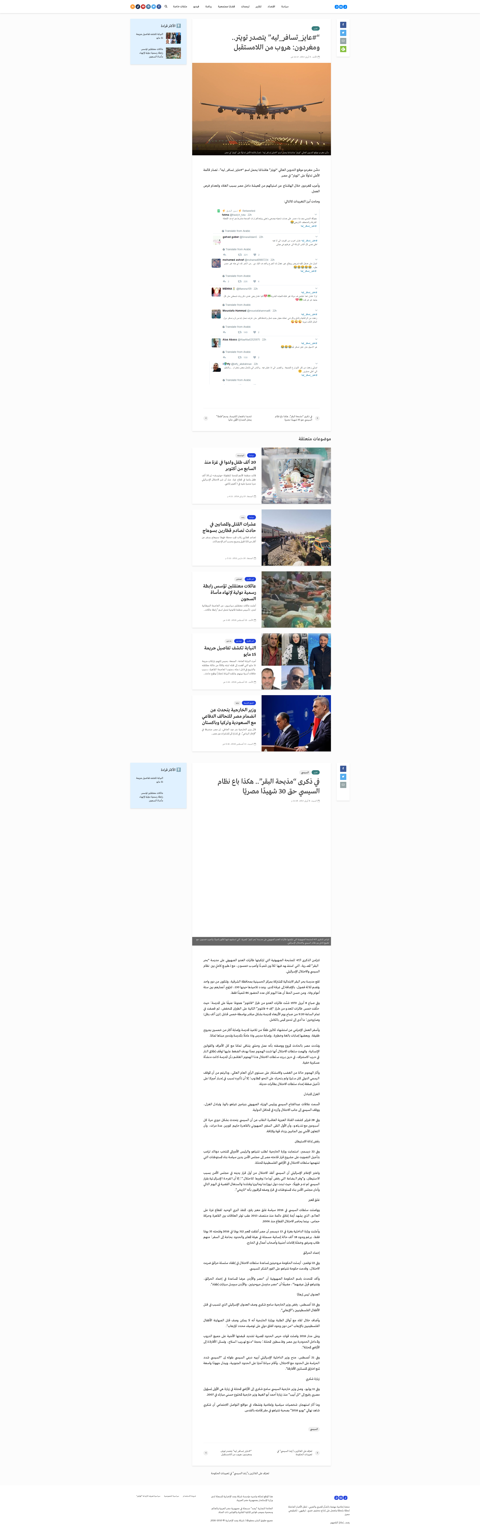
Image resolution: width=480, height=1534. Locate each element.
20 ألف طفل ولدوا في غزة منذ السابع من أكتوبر (230, 466)
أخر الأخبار (250, 579)
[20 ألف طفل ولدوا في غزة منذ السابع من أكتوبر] (296, 476)
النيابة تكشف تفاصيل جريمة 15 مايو (230, 651)
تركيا (237, 703)
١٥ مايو (228, 641)
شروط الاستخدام (189, 1496)
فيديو (196, 6)
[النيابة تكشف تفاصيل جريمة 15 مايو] (296, 661)
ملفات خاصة (180, 6)
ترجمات (245, 6)
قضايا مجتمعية (226, 6)
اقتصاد (271, 6)
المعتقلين (239, 579)
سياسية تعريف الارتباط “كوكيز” (148, 1496)
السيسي (305, 772)
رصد (242, 517)
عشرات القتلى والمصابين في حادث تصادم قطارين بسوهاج (229, 527)
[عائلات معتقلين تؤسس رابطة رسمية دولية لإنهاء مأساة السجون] (296, 599)
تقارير (258, 6)
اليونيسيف (240, 455)
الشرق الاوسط (249, 703)
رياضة (208, 6)
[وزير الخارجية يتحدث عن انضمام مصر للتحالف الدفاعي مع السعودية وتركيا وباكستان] (296, 723)
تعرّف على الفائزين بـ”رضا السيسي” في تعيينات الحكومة (240, 1473)
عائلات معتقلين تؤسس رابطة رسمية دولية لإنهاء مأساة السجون (229, 592)
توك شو (239, 641)
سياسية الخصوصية (171, 1496)
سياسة (285, 6)
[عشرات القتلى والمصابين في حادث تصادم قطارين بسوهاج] (296, 537)
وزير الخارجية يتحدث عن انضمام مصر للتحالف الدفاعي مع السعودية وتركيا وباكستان (229, 716)
